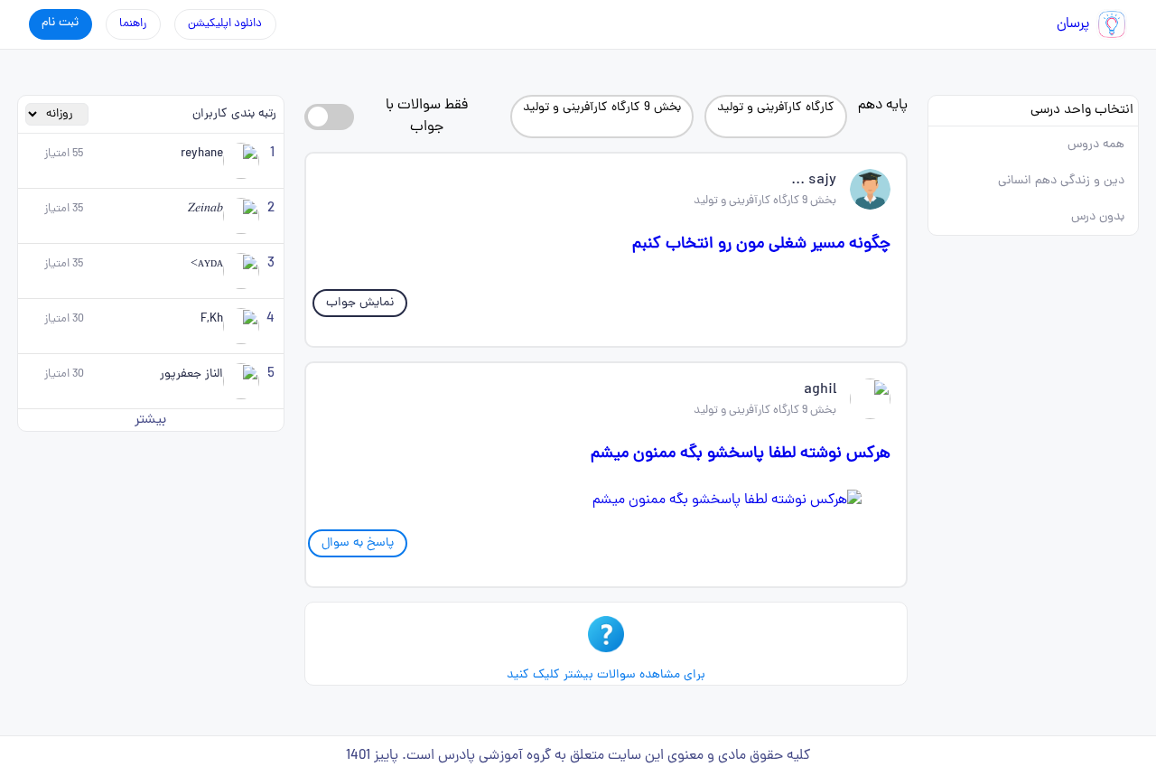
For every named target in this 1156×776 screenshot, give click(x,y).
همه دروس (1095, 145)
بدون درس (1097, 217)
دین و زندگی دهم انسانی (1061, 181)
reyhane (202, 154)
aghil (820, 390)
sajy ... (813, 180)
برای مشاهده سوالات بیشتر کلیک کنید (606, 675)
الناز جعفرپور (191, 374)
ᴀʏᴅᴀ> (207, 264)
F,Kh (211, 319)
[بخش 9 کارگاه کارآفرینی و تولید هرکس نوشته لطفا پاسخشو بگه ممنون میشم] (606, 500)
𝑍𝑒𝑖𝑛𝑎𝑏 (205, 209)
